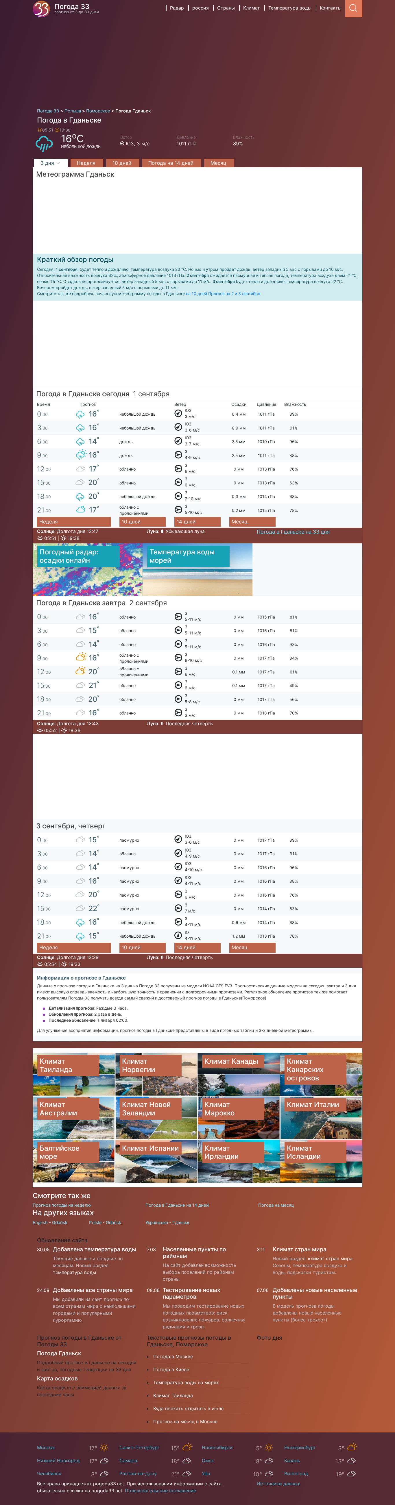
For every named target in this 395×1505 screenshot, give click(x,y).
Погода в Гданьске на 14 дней (177, 1205)
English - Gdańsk (50, 1222)
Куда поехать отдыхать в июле (188, 1408)
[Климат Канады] (239, 1074)
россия (200, 8)
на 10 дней (196, 293)
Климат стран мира (299, 1249)
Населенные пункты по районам (194, 1252)
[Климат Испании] (156, 1161)
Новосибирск (217, 1447)
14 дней (186, 522)
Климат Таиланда (173, 1395)
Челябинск (49, 1473)
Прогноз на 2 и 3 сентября (234, 293)
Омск (208, 1460)
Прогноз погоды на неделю (62, 1205)
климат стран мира (330, 1258)
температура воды (74, 1272)
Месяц (219, 163)
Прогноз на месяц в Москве (185, 1421)
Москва (45, 1447)
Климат (251, 8)
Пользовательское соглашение (160, 1490)
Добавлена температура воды (94, 1249)
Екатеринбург (300, 1447)
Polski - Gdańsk (105, 1222)
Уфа (206, 1473)
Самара (128, 1460)
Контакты (331, 8)
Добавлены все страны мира (93, 1289)
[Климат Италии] (321, 1118)
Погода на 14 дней (171, 163)
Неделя (87, 163)
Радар (177, 8)
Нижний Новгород (58, 1460)
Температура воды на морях (186, 1382)
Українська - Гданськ (167, 1222)
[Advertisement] (197, 60)
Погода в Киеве (171, 1369)
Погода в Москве (173, 1356)
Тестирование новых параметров (191, 1293)
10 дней (122, 163)
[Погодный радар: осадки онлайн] (88, 569)
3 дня (48, 163)
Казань (292, 1460)
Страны (226, 8)
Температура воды (289, 8)
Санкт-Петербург (139, 1447)
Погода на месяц (276, 1205)
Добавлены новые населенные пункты (315, 1293)
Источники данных (278, 1484)
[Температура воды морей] (197, 569)
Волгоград (296, 1473)
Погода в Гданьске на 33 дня (293, 532)
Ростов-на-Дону (138, 1473)
